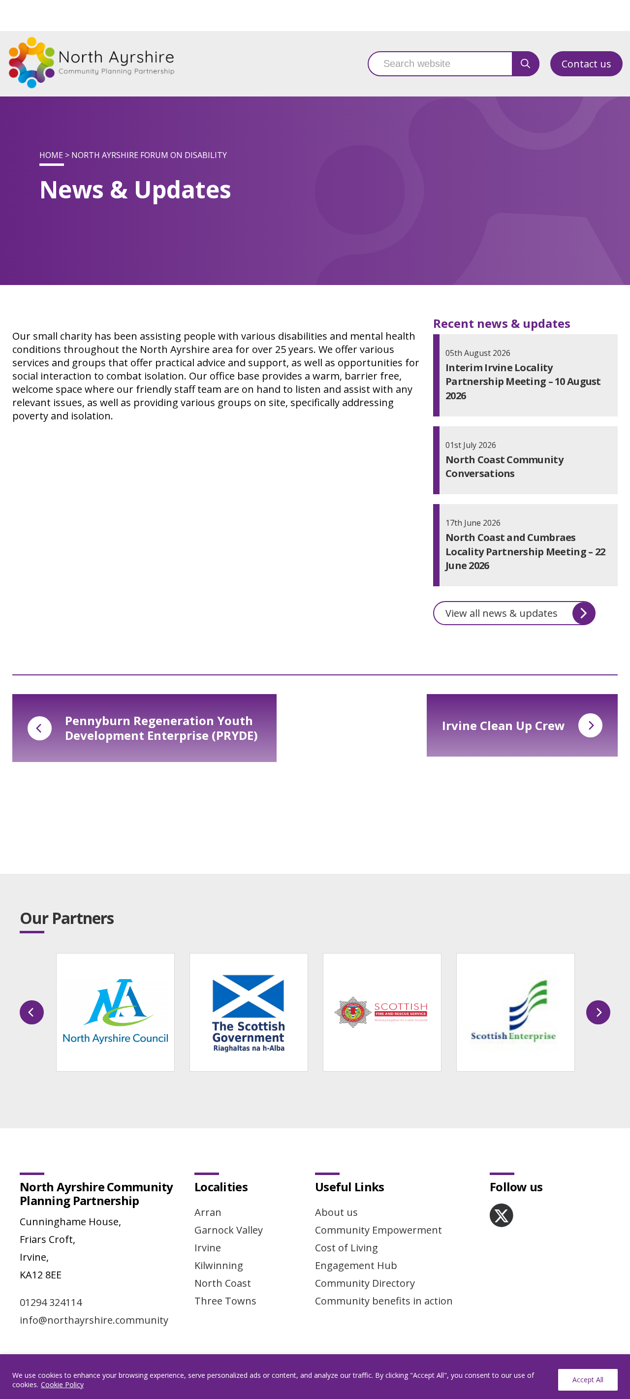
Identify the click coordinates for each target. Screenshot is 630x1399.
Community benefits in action (384, 1300)
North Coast (222, 1283)
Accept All (587, 1379)
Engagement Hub (356, 1265)
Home (51, 155)
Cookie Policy (62, 1384)
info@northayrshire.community (94, 1320)
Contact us (586, 63)
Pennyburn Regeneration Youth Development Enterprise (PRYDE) (161, 727)
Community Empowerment (378, 1230)
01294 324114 (51, 1302)
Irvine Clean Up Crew (503, 725)
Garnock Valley (228, 1230)
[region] (315, 1376)
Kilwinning (218, 1265)
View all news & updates (501, 613)
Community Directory (365, 1283)
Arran (207, 1212)
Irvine (207, 1247)
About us (336, 1212)
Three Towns (225, 1300)
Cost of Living (346, 1247)
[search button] (525, 63)
